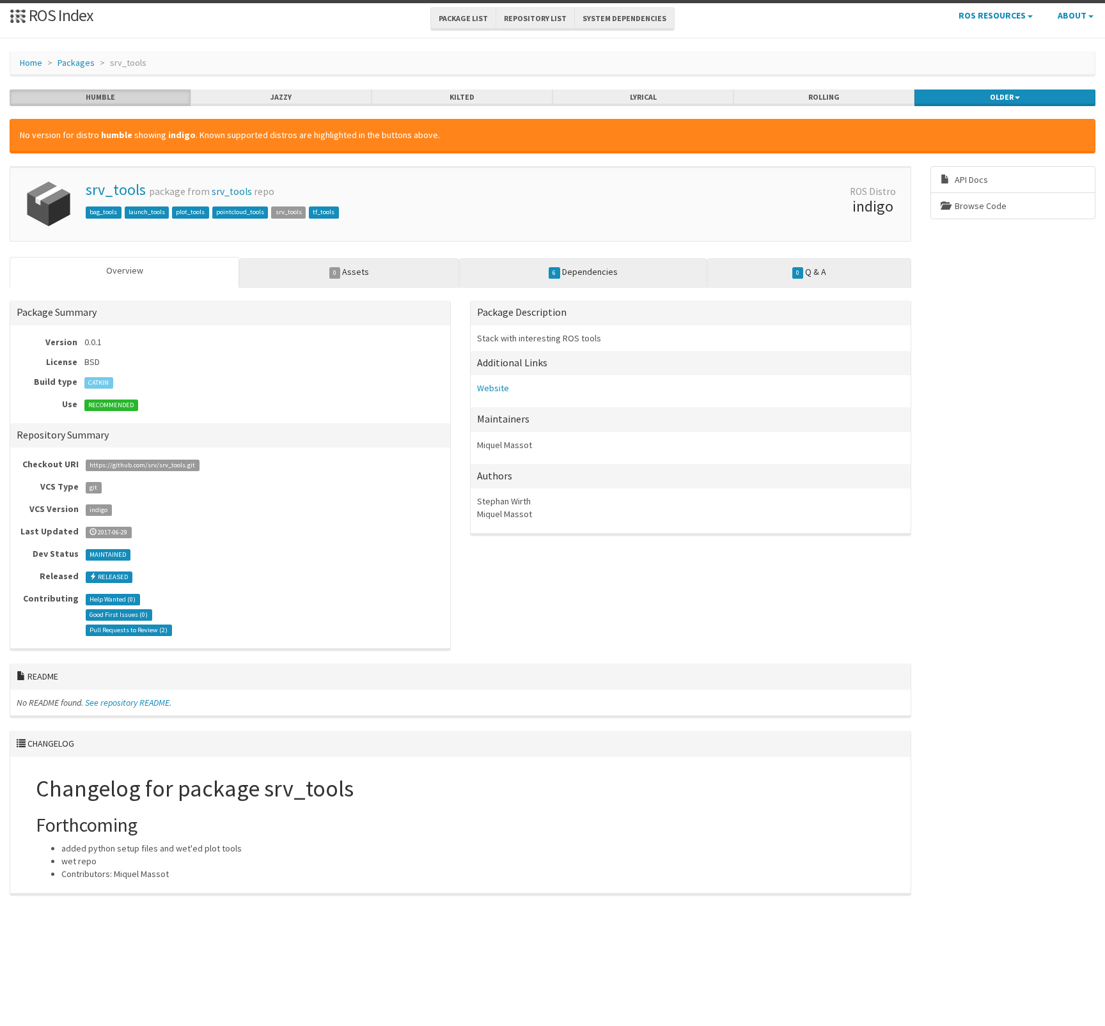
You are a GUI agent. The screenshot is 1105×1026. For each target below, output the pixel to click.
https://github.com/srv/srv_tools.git (142, 465)
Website (493, 388)
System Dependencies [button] (624, 18)
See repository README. (128, 702)
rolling (824, 97)
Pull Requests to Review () (129, 630)
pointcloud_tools (240, 212)
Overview (124, 270)
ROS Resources (993, 15)
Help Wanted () (113, 599)
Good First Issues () (119, 614)
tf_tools (323, 212)
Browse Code (980, 206)
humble (100, 97)
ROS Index (59, 15)
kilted (462, 97)
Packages (76, 62)
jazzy (281, 97)
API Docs (970, 179)
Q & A (811, 271)
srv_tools (116, 189)
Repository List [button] (535, 18)
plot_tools (190, 212)
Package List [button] (463, 18)
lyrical (643, 97)
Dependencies (584, 271)
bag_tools (103, 212)
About (1073, 15)
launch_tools (147, 212)
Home (31, 62)
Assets (351, 271)
